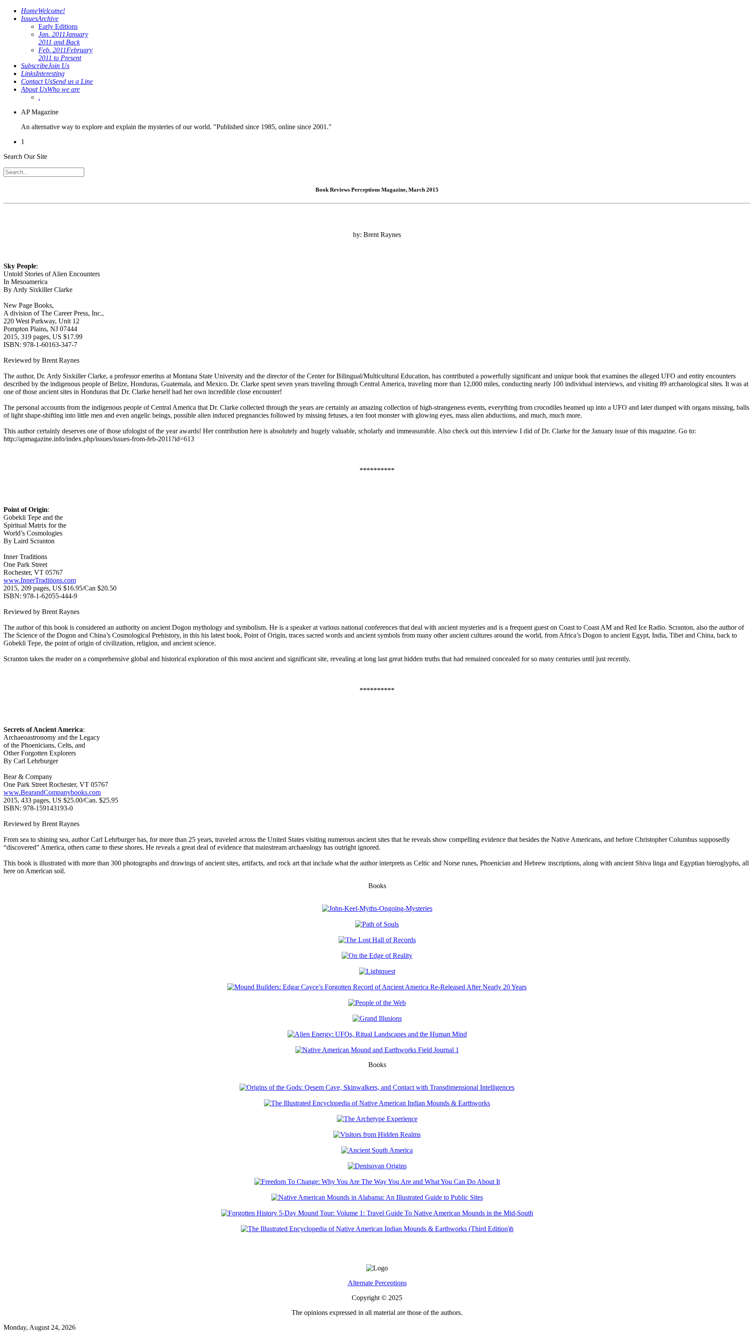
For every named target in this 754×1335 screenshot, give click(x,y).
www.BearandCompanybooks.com (52, 792)
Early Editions (58, 26)
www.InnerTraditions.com (39, 580)
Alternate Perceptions (377, 1283)
